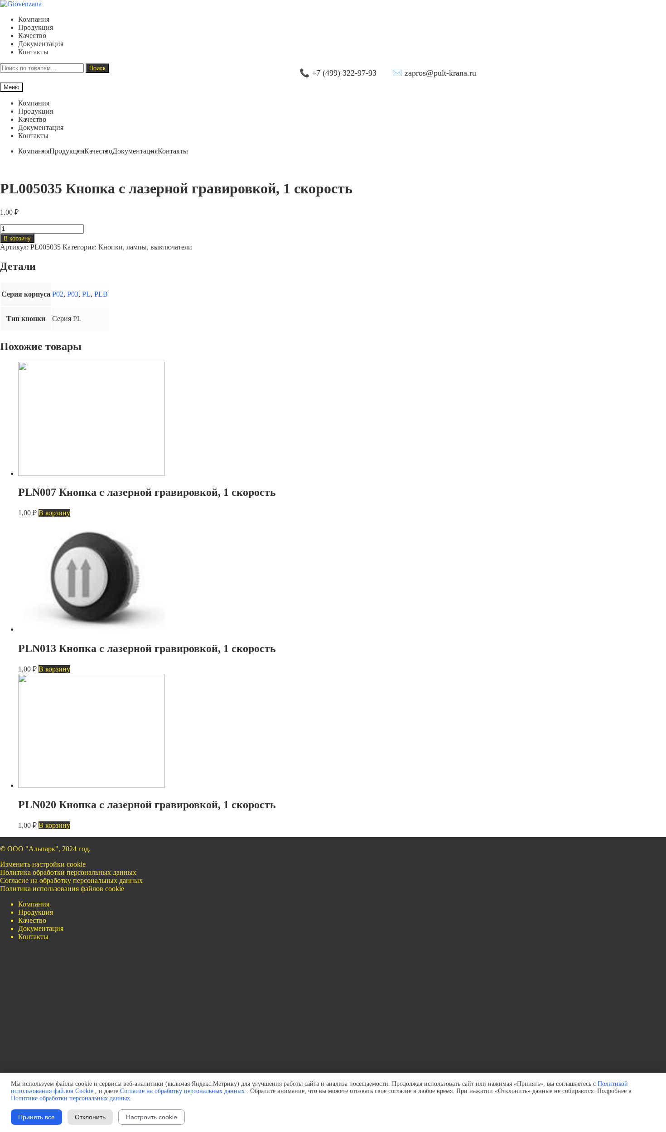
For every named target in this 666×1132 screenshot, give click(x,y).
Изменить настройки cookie (43, 864)
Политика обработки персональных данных (68, 872)
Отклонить (90, 1117)
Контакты (33, 52)
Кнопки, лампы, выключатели (145, 247)
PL (86, 294)
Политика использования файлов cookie (62, 888)
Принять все (36, 1117)
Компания (33, 19)
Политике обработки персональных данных (70, 1098)
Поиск (97, 68)
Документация (40, 44)
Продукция (35, 27)
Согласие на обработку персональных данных (71, 880)
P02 (57, 294)
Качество (32, 35)
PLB (101, 294)
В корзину (17, 238)
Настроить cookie (151, 1117)
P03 (72, 294)
